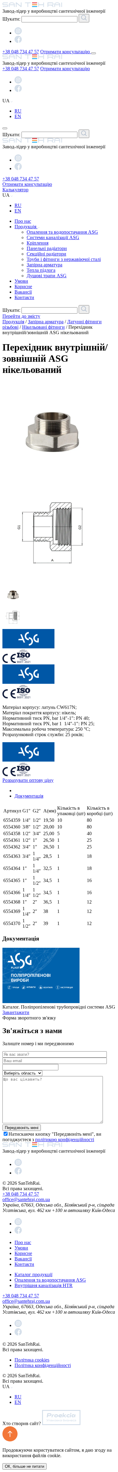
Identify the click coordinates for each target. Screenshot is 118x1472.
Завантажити (15, 1012)
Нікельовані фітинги (43, 327)
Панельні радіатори (47, 248)
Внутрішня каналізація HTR (44, 1285)
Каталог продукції (33, 1274)
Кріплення (37, 242)
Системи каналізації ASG (53, 237)
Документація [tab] (29, 796)
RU (18, 111)
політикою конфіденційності (64, 1139)
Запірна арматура (44, 264)
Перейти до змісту (21, 316)
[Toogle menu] (93, 53)
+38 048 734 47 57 (20, 51)
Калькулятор (15, 189)
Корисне (23, 286)
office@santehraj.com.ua (26, 1199)
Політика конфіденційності (43, 1365)
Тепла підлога (41, 270)
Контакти (24, 297)
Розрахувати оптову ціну (28, 780)
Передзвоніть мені (21, 1127)
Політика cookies (32, 1359)
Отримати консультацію (65, 51)
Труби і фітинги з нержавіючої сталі (64, 259)
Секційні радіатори (46, 253)
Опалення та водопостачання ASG (62, 232)
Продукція (26, 226)
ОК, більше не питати (24, 1466)
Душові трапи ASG (47, 275)
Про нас (23, 221)
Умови (21, 281)
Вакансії (23, 292)
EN (18, 116)
